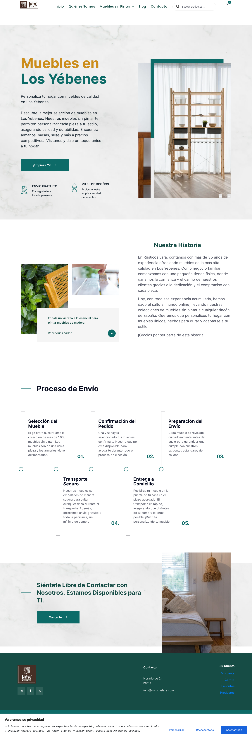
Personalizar (176, 729)
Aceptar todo (234, 729)
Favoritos (227, 686)
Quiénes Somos (81, 6)
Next (229, 196)
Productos (227, 692)
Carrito (229, 680)
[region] (126, 726)
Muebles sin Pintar (115, 6)
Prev (220, 196)
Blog (142, 6)
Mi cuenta (227, 673)
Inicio (59, 6)
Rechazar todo (205, 729)
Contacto (159, 6)
